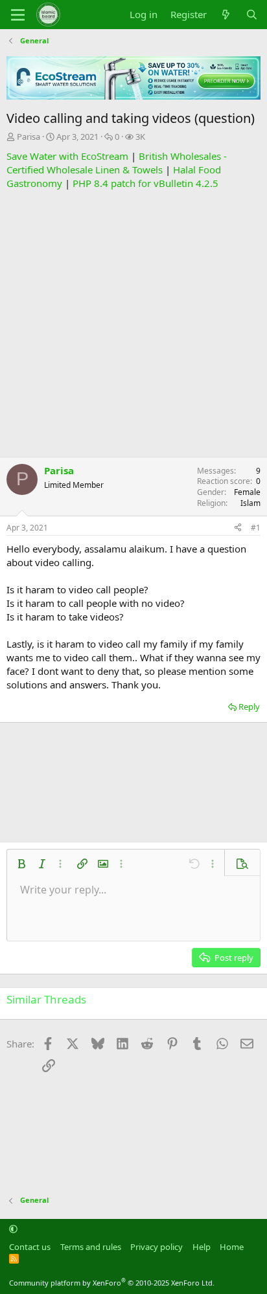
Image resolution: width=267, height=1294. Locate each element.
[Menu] (18, 15)
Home (232, 1247)
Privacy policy (156, 1247)
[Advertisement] (133, 323)
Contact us (30, 1247)
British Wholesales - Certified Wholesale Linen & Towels (116, 162)
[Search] (251, 15)
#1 (256, 527)
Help (201, 1247)
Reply (249, 706)
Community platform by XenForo (112, 1283)
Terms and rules (90, 1247)
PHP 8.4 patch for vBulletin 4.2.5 (145, 183)
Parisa (28, 136)
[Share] (237, 528)
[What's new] (225, 15)
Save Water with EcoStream (67, 155)
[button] (21, 863)
